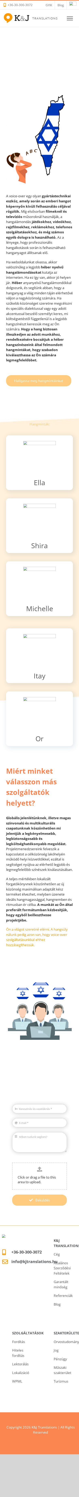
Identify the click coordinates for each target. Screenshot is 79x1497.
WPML (17, 1381)
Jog (56, 1350)
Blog (57, 1304)
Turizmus (61, 1381)
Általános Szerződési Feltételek (62, 1268)
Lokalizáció (20, 1372)
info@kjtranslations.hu (34, 1261)
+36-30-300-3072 (20, 5)
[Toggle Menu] (70, 18)
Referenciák (63, 1295)
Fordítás (18, 1341)
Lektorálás (20, 1364)
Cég (57, 1254)
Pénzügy (60, 1359)
